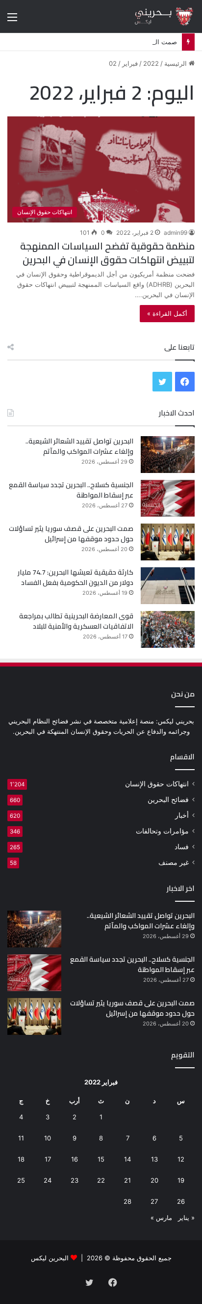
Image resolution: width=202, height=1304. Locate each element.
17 (48, 1159)
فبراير (130, 63)
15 (101, 1159)
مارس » (161, 1217)
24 (47, 1180)
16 (74, 1159)
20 (154, 1180)
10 (47, 1138)
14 (127, 1159)
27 (154, 1201)
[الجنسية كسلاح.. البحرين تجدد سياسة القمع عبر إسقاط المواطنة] (168, 498)
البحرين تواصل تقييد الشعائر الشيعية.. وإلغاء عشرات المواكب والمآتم (79, 446)
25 (21, 1180)
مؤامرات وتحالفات (162, 831)
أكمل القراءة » (167, 313)
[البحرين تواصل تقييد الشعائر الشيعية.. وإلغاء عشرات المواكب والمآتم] (168, 454)
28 (127, 1201)
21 (127, 1180)
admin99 (175, 232)
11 (21, 1138)
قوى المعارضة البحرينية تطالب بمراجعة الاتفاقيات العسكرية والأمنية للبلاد (76, 621)
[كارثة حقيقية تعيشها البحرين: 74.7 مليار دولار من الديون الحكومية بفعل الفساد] (168, 585)
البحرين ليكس (50, 1258)
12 (180, 1159)
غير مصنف (173, 862)
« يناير (186, 1217)
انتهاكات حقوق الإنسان (157, 784)
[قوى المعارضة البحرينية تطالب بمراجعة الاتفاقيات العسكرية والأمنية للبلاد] (168, 629)
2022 (151, 63)
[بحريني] (155, 16)
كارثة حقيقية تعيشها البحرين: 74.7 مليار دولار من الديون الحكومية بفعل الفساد (75, 577)
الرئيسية (176, 63)
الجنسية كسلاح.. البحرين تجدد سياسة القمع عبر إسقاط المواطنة (71, 489)
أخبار (182, 815)
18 (21, 1159)
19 (180, 1180)
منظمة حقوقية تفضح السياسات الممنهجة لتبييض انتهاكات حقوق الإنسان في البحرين (107, 253)
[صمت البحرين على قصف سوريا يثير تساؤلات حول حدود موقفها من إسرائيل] (168, 542)
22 (101, 1180)
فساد (182, 847)
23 (74, 1180)
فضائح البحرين (168, 800)
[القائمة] (12, 20)
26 (181, 1201)
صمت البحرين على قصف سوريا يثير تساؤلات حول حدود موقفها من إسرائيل (71, 533)
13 (154, 1159)
